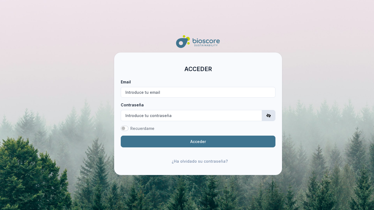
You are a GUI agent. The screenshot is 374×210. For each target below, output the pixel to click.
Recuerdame (142, 128)
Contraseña (132, 105)
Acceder (198, 141)
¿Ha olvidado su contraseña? (200, 161)
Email (126, 82)
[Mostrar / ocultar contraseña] (268, 115)
